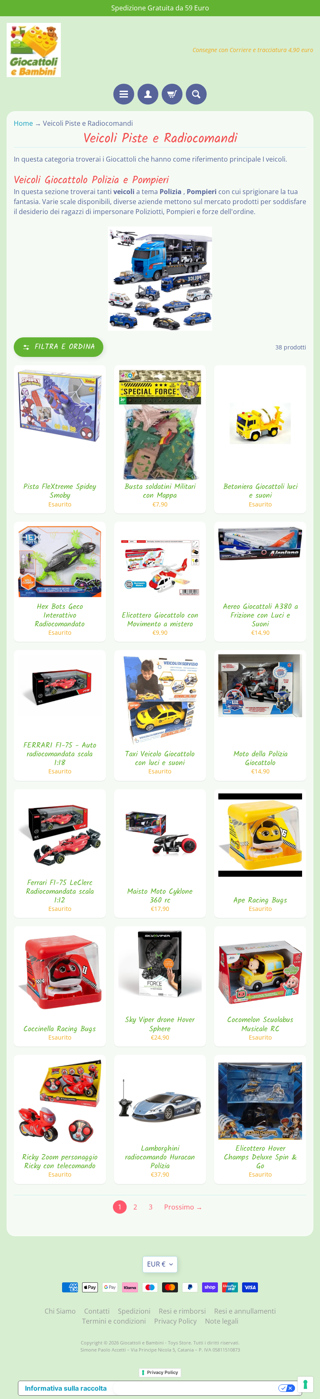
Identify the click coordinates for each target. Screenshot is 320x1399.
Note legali (221, 1321)
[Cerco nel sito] (196, 94)
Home (24, 123)
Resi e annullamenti (245, 1311)
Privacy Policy (175, 1321)
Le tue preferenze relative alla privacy (196, 1388)
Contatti (97, 1311)
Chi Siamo (60, 1311)
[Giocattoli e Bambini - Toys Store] (34, 50)
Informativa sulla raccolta (66, 1388)
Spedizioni (134, 1311)
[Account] (148, 94)
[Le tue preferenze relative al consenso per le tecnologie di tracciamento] (305, 1384)
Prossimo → (183, 1207)
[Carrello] (172, 94)
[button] (58, 347)
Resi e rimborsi (182, 1311)
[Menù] (123, 94)
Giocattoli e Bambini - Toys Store (155, 1342)
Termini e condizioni (114, 1321)
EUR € (156, 1264)
